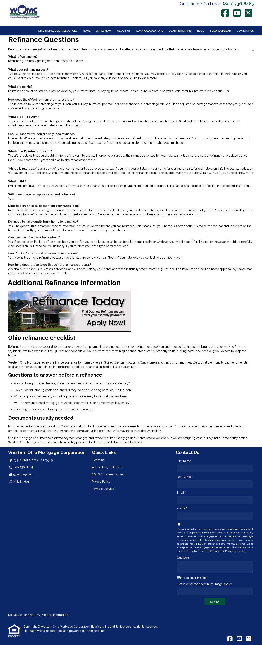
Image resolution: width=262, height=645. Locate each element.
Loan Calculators (149, 30)
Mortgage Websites (36, 630)
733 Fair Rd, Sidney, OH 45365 (33, 460)
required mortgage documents (124, 438)
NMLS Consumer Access (108, 474)
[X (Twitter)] (248, 13)
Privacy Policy (101, 481)
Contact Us (245, 30)
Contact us (78, 78)
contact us (49, 246)
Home (86, 30)
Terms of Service (103, 488)
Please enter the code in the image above (204, 584)
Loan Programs (180, 30)
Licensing (98, 460)
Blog (200, 30)
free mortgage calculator (123, 142)
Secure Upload (220, 30)
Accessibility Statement (107, 467)
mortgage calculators (33, 438)
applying (173, 257)
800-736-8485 (23, 467)
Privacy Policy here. (236, 551)
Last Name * (185, 477)
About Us (124, 30)
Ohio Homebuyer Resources (57, 30)
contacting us (154, 257)
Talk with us (210, 172)
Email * (181, 492)
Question (183, 557)
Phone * (182, 508)
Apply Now (104, 30)
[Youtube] (237, 13)
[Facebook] (225, 13)
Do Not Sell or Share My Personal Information (38, 615)
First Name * (185, 461)
